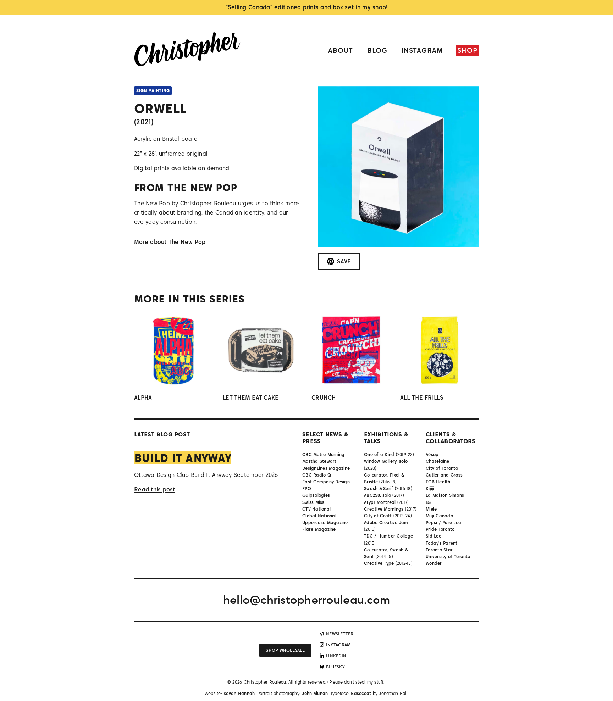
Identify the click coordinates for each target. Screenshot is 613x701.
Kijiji (430, 488)
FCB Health (438, 481)
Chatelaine (437, 461)
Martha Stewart (319, 461)
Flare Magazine (319, 529)
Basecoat (361, 693)
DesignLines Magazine (326, 468)
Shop (467, 50)
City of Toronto (442, 468)
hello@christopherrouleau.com (306, 599)
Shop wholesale (285, 650)
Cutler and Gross (444, 475)
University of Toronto (448, 556)
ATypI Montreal (380, 502)
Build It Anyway (182, 457)
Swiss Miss (313, 502)
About (340, 50)
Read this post (154, 489)
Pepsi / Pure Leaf (444, 522)
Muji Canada (439, 515)
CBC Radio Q (316, 475)
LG (428, 502)
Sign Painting (153, 90)
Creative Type (379, 563)
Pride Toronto (440, 529)
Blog (377, 50)
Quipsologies (316, 495)
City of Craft (378, 515)
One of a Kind (379, 454)
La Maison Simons (445, 495)
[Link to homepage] (187, 50)
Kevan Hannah (239, 693)
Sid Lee (433, 536)
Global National (319, 515)
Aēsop (432, 454)
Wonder (434, 563)
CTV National (316, 509)
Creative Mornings (383, 509)
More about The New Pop (170, 241)
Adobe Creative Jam (386, 522)
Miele (431, 509)
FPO (306, 488)
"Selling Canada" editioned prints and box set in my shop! (307, 7)
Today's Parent (442, 543)
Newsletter (340, 633)
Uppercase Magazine (325, 522)
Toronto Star (439, 549)
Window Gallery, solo (386, 461)
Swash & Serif (378, 488)
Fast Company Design (326, 481)
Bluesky (335, 666)
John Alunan (315, 693)
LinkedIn (336, 655)
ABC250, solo (377, 495)
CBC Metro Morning (323, 454)
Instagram (422, 50)
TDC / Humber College (388, 536)
